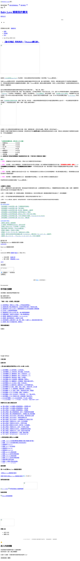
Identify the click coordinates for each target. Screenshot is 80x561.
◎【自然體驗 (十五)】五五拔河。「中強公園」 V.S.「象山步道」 (18, 394)
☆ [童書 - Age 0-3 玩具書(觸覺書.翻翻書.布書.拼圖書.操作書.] (17, 440)
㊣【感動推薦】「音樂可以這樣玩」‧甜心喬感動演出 (15, 314)
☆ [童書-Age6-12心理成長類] (8, 455)
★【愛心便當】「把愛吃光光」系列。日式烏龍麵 (14, 421)
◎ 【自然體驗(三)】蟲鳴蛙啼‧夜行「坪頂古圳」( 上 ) (16, 373)
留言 (16, 252)
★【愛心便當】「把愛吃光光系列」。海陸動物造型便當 (16, 428)
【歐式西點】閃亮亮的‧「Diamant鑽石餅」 (22, 42)
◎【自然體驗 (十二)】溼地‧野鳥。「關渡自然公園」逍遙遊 (17, 390)
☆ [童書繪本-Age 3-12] (7, 450)
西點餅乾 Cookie (14, 259)
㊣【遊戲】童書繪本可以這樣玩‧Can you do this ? (14, 316)
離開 (9, 558)
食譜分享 (12, 257)
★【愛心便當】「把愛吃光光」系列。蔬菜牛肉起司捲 (15, 430)
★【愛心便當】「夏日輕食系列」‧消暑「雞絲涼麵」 (15, 432)
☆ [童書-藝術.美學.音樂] (7, 459)
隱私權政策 (48, 539)
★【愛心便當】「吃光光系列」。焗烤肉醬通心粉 (14, 417)
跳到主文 (3, 16)
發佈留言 (3, 274)
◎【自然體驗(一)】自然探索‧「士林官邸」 (13, 370)
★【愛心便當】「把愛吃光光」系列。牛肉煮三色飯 (15, 427)
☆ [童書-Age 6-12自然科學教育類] (10, 457)
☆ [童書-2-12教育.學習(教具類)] (9, 461)
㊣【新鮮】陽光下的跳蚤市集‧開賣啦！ (12, 322)
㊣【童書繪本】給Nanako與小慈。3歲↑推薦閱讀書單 (15, 312)
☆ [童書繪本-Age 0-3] (6, 444)
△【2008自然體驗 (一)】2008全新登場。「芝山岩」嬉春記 (16, 398)
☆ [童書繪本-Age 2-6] (6, 448)
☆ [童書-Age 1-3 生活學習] (8, 446)
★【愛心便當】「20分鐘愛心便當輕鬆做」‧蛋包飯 (14, 408)
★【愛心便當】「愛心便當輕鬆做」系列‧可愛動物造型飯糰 (17, 412)
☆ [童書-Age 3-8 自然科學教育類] (10, 454)
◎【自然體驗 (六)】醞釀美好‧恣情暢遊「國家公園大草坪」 (17, 381)
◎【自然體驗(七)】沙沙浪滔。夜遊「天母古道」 (14, 383)
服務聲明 (55, 539)
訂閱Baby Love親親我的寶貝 (8, 473)
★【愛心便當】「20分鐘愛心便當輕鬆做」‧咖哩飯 (14, 410)
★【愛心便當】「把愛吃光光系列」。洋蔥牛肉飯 (14, 423)
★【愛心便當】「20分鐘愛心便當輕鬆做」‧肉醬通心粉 (16, 406)
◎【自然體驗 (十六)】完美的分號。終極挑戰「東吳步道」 (17, 396)
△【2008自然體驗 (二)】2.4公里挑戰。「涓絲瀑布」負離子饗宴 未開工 (20, 400)
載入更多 (3, 264)
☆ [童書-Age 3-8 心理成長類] (8, 452)
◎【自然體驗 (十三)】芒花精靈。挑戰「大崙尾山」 (15, 392)
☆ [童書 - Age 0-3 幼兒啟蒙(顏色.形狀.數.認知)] (13, 442)
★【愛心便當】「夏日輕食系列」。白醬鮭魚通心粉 (14, 434)
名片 (5, 35)
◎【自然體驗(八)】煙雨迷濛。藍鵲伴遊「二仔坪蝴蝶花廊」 (17, 385)
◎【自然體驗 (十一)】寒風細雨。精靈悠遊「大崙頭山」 (16, 388)
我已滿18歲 (3, 558)
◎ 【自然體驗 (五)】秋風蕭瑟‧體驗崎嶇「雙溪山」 (15, 379)
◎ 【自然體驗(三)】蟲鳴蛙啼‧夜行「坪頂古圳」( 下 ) (16, 375)
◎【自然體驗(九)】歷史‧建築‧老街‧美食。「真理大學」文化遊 (19, 386)
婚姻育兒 (13, 28)
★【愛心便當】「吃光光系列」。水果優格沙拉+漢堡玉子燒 (17, 419)
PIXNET (28, 539)
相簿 (5, 31)
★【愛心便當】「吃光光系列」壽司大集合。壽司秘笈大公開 (17, 415)
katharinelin (3, 244)
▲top (2, 261)
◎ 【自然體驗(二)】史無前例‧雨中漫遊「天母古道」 (15, 371)
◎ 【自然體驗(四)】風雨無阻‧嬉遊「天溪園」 (14, 377)
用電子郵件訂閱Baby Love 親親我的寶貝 (12, 476)
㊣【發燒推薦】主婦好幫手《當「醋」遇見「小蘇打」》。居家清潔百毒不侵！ (22, 320)
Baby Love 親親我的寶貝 (14, 12)
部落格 (6, 33)
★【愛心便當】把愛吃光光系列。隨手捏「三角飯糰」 (16, 425)
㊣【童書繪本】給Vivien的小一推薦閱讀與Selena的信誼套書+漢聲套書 (20, 308)
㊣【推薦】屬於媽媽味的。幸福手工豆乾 (12, 318)
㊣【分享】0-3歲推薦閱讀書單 (9, 310)
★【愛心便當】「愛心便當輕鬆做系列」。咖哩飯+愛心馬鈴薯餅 (18, 413)
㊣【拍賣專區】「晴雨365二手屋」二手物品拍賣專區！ (16, 305)
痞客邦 (13, 252)
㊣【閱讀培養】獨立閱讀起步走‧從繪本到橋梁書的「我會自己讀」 (19, 307)
